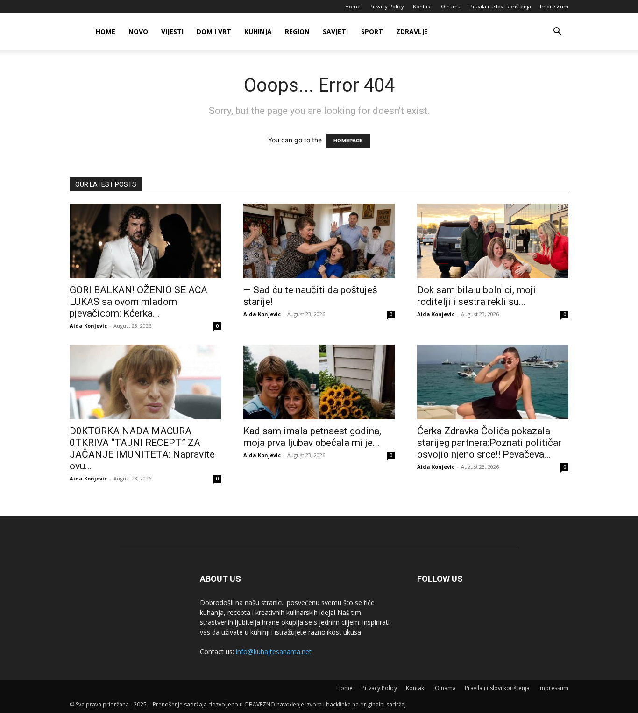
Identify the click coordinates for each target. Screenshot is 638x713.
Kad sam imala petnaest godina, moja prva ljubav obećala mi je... (312, 436)
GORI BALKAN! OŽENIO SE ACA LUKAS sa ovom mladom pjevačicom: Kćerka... (138, 301)
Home (353, 6)
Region (297, 31)
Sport (372, 31)
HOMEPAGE (348, 140)
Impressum (554, 6)
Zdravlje (412, 31)
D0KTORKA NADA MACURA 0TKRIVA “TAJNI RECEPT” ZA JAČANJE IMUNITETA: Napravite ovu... (142, 448)
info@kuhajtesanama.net (274, 651)
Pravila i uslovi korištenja (500, 6)
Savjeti (335, 31)
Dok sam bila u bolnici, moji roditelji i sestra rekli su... (476, 295)
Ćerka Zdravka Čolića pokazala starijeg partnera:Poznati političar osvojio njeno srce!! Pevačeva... (489, 442)
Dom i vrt (214, 31)
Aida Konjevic (88, 325)
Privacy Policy (386, 6)
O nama (451, 6)
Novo (138, 31)
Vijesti (172, 31)
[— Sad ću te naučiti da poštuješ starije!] (319, 241)
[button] (557, 32)
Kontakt (422, 6)
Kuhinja (258, 31)
